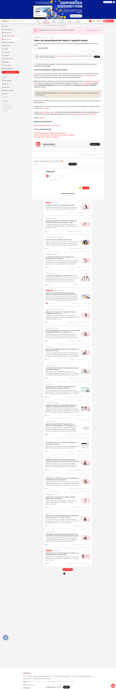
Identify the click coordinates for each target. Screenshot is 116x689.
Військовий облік (55, 202)
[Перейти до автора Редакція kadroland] (38, 144)
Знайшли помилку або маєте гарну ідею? (42, 678)
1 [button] (64, 573)
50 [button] (71, 573)
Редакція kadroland (43, 48)
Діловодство (55, 254)
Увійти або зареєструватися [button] (92, 30)
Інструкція (37, 73)
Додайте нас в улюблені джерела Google (65, 56)
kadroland (42, 118)
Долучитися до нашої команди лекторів (42, 676)
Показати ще (69, 569)
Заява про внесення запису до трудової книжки (47, 125)
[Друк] (78, 51)
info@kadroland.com (30, 684)
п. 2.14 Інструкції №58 (85, 83)
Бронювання (52, 365)
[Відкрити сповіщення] (93, 21)
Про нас (5, 110)
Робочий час (52, 273)
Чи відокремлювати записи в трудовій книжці (47, 137)
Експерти (30, 676)
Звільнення (48, 457)
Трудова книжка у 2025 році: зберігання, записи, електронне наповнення (54, 135)
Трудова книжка (44, 37)
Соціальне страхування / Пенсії (56, 237)
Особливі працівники (50, 531)
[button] (74, 574)
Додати (97, 56)
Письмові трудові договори (58, 309)
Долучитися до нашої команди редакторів (61, 676)
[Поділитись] (97, 51)
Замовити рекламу (108, 2)
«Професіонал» (75, 114)
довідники (66, 93)
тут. (44, 102)
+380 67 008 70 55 (51, 681)
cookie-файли (58, 687)
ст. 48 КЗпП (45, 108)
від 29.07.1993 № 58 (86, 75)
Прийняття (54, 218)
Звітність (47, 475)
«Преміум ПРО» (92, 114)
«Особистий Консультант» (46, 112)
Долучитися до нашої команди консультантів (82, 676)
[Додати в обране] (89, 212)
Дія (46, 440)
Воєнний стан (61, 290)
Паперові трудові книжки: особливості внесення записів (49, 133)
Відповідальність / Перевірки (52, 328)
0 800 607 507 (37, 681)
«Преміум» (82, 114)
